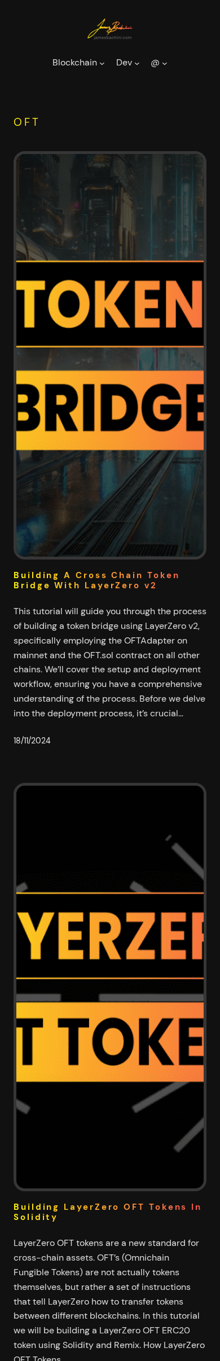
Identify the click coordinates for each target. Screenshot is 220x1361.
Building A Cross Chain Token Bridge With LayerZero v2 (96, 581)
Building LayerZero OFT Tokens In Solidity (108, 1212)
